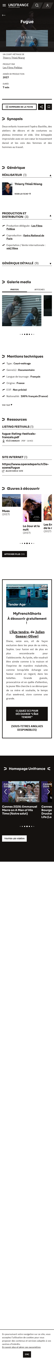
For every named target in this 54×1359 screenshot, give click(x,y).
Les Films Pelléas (12, 67)
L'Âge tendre (19, 632)
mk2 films (12, 248)
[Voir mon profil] (47, 5)
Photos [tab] (14, 289)
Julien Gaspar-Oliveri (30, 634)
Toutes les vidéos (14, 838)
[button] (37, 299)
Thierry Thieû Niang (14, 57)
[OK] (27, 1354)
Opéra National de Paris (25, 237)
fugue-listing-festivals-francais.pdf (19, 435)
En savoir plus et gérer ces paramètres (21, 1347)
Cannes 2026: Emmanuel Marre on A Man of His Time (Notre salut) (19, 810)
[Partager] (41, 107)
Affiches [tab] (39, 289)
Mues (6, 511)
